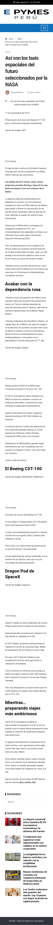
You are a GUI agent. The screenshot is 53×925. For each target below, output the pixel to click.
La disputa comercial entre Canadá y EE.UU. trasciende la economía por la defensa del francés (35, 825)
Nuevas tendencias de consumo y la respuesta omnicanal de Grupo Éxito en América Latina (35, 877)
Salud (7, 52)
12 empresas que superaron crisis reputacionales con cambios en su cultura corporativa (35, 842)
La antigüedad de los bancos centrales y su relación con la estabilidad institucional (35, 860)
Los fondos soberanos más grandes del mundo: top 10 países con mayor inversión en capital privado (35, 895)
